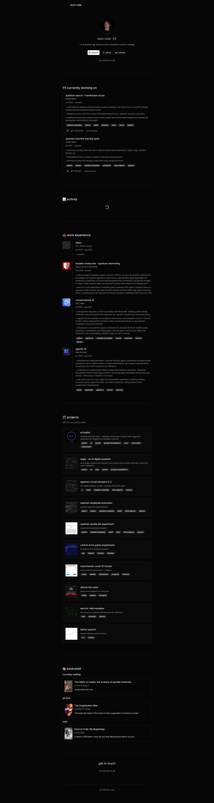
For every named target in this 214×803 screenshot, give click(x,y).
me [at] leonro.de (107, 60)
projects (95, 52)
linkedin (121, 52)
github (108, 52)
